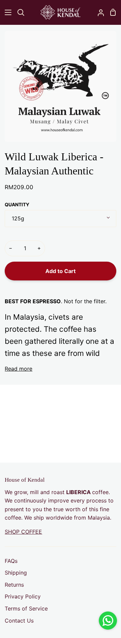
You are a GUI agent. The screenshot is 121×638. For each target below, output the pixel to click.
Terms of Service (26, 608)
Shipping (16, 572)
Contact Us (19, 620)
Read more (18, 368)
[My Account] (98, 12)
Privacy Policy (23, 596)
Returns (14, 584)
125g (18, 218)
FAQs (11, 560)
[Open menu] (6, 12)
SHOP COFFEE (23, 531)
